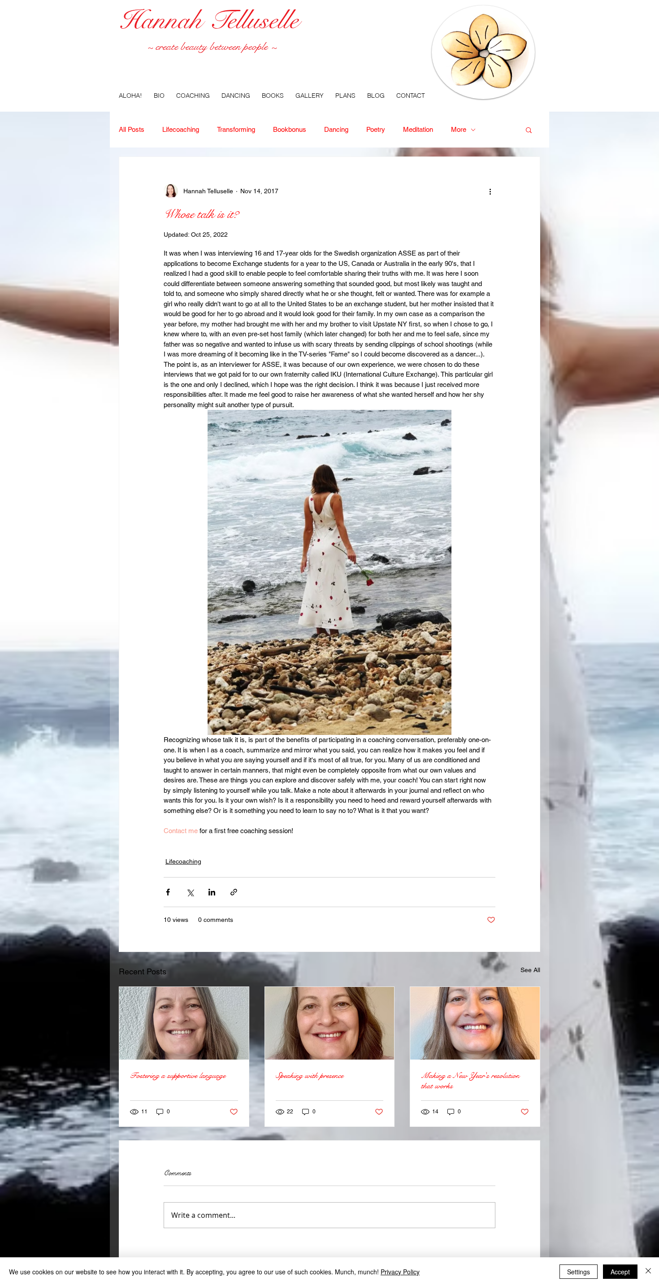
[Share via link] (234, 892)
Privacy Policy (400, 1271)
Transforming (236, 129)
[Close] (648, 1271)
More (458, 129)
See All (530, 969)
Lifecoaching (180, 129)
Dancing (336, 129)
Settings (578, 1271)
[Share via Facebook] (168, 892)
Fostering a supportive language (177, 1075)
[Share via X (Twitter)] (190, 892)
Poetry (375, 129)
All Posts (131, 129)
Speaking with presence (309, 1075)
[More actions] (490, 191)
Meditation (418, 129)
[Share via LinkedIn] (212, 892)
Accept (620, 1271)
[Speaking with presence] (330, 1023)
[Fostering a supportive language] (184, 1023)
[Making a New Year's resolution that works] (475, 1023)
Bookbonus (289, 129)
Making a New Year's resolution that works (470, 1080)
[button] (529, 129)
